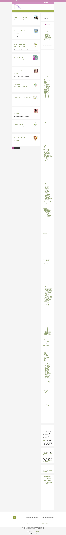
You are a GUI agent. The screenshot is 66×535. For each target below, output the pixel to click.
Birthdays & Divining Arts (47, 38)
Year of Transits (46, 436)
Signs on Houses (46, 203)
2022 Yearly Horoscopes (48, 328)
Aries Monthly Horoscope (48, 304)
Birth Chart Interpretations (46, 149)
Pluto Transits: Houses (48, 383)
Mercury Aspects (47, 163)
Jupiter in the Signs (47, 194)
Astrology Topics (45, 145)
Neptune (45, 353)
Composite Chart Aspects (47, 407)
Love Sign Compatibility (47, 37)
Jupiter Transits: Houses (48, 379)
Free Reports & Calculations (46, 251)
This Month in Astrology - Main (47, 480)
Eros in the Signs (47, 192)
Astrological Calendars (47, 239)
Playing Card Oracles (46, 341)
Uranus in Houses (47, 188)
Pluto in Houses (47, 185)
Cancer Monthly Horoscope (48, 305)
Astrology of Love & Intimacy (47, 32)
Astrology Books (46, 125)
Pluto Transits (46, 371)
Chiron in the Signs (47, 191)
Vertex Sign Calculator (46, 92)
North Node (45, 354)
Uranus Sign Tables (46, 89)
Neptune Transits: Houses (48, 382)
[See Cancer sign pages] (28, 529)
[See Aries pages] (22, 529)
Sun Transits (46, 374)
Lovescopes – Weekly (46, 300)
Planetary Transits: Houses (47, 378)
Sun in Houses (47, 187)
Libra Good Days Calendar (48, 290)
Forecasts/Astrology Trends (46, 238)
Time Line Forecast (46, 433)
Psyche (45, 79)
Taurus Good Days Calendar (48, 296)
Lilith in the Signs (46, 154)
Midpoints (45, 146)
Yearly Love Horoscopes (47, 333)
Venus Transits (47, 377)
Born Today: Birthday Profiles (47, 210)
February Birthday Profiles (48, 214)
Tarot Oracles (45, 343)
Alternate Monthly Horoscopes (48, 260)
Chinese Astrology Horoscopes (48, 263)
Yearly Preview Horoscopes (47, 334)
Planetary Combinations (46, 345)
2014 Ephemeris (47, 99)
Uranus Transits (47, 376)
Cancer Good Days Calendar (48, 285)
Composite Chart (46, 406)
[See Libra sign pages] (34, 529)
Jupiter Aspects (47, 161)
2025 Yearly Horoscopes (48, 331)
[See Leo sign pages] (30, 529)
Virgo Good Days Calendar (48, 297)
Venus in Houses (47, 189)
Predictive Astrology (47, 40)
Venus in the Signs (47, 200)
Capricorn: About (46, 394)
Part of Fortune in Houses (48, 184)
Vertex (44, 361)
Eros (44, 350)
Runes (44, 342)
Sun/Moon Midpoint (46, 357)
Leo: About (45, 396)
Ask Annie (47, 33)
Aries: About (45, 392)
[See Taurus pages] (24, 529)
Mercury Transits (47, 369)
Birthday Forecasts (46, 209)
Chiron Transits (47, 365)
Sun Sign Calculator (46, 85)
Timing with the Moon (46, 88)
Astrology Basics (46, 124)
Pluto (44, 356)
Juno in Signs (46, 193)
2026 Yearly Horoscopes (48, 332)
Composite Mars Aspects (48, 409)
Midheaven (45, 352)
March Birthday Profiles (48, 218)
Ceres (44, 348)
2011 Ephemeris (47, 97)
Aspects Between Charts (47, 405)
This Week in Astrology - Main (47, 476)
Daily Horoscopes (46, 264)
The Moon (45, 358)
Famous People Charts (46, 235)
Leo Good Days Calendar (48, 289)
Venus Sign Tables (46, 91)
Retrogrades (45, 82)
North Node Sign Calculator (47, 76)
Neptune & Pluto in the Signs (47, 155)
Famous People (47, 34)
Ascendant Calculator (46, 56)
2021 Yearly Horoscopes (48, 327)
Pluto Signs (45, 78)
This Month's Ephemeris (47, 87)
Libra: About (45, 397)
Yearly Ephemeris (46, 93)
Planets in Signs (46, 190)
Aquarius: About (46, 391)
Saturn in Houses (47, 186)
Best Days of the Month (47, 57)
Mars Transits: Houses (48, 380)
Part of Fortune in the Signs (47, 157)
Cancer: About (45, 393)
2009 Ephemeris (47, 95)
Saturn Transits (47, 372)
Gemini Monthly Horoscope (48, 308)
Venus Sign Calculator (46, 90)
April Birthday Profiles (47, 211)
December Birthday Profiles (48, 213)
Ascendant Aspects (47, 159)
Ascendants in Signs (46, 150)
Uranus (45, 360)
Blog (43, 231)
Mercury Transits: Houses (48, 381)
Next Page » (18, 148)
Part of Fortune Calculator (47, 77)
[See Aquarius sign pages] (41, 529)
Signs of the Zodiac (47, 35)
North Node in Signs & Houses (48, 156)
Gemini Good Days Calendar (48, 288)
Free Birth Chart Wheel (47, 252)
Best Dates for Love (46, 262)
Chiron (44, 349)
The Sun (45, 359)
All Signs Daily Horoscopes (48, 265)
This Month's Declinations (47, 86)
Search (27, 523)
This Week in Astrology (45, 523)
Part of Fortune (46, 355)
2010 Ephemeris (47, 96)
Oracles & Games (45, 339)
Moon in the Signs (47, 197)
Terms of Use (37, 531)
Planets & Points (47, 36)
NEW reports (48, 442)
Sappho (45, 83)
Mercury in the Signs (47, 196)
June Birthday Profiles (47, 217)
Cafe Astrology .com (19, 6)
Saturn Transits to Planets (48, 373)
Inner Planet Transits (47, 366)
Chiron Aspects (47, 160)
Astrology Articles (47, 31)
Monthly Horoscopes (46, 301)
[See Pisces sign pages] (43, 529)
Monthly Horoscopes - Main (47, 478)
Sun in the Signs (47, 199)
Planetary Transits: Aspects (47, 364)
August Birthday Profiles (48, 212)
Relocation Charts (46, 147)
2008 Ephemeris (47, 94)
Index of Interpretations (47, 153)
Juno (44, 351)
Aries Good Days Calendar (48, 284)
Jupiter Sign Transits (46, 298)
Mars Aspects (46, 162)
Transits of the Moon (47, 375)
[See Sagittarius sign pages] (38, 529)
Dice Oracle (45, 340)
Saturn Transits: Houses (48, 384)
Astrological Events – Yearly (47, 240)
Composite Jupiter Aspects (48, 408)
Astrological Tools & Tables (46, 55)
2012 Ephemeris (47, 98)
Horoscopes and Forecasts (46, 259)
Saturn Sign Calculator (47, 84)
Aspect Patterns (46, 151)
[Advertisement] (47, 498)
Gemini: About (45, 395)
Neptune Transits (47, 370)
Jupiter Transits (47, 367)
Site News (28, 522)
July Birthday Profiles (47, 216)
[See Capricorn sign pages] (40, 529)
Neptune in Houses (47, 183)
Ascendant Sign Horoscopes (47, 261)
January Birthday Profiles (48, 215)
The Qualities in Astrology (47, 206)
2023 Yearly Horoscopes (48, 329)
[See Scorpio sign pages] (36, 529)
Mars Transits (46, 368)
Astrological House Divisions (47, 123)
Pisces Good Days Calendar (48, 291)
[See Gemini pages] (26, 529)
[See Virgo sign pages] (32, 529)
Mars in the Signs (47, 195)
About (43, 52)
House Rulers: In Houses (47, 152)
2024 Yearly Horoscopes (48, 330)
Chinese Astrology (45, 233)
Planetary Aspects (46, 158)
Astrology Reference (45, 122)
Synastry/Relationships (47, 39)
